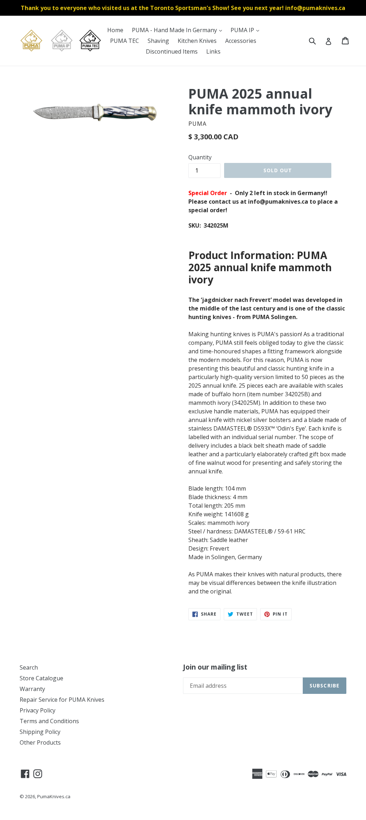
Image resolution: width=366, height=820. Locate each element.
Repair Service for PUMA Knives (62, 700)
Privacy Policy (37, 710)
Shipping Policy (40, 732)
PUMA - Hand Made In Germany (179, 30)
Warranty (32, 689)
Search (29, 667)
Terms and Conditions (49, 721)
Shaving (158, 41)
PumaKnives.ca (53, 796)
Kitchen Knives (197, 41)
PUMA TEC (124, 41)
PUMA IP (247, 30)
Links (213, 51)
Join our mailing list (215, 667)
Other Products (40, 742)
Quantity (200, 157)
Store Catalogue (41, 678)
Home (115, 30)
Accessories (240, 41)
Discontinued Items (172, 51)
